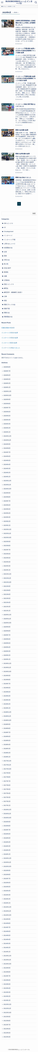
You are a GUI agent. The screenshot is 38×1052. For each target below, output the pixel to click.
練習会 (6, 288)
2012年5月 (7, 1033)
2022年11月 (7, 533)
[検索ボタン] (36, 2)
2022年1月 (7, 570)
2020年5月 (7, 643)
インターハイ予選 (9, 239)
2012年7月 (7, 1025)
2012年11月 (7, 1008)
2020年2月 (7, 655)
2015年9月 (7, 870)
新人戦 (6, 264)
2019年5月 (7, 692)
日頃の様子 (7, 268)
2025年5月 (7, 416)
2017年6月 (7, 785)
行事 (5, 296)
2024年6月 (7, 456)
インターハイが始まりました (11, 348)
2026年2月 (7, 383)
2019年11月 (7, 667)
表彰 (5, 300)
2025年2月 (7, 428)
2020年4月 (7, 647)
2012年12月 (7, 1004)
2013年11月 (7, 960)
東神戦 (6, 272)
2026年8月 (7, 367)
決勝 (5, 276)
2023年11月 (7, 484)
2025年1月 (7, 432)
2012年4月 (7, 1037)
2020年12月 (7, 614)
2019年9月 (7, 675)
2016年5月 (7, 838)
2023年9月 (7, 493)
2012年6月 (7, 1029)
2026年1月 (7, 387)
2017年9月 (7, 773)
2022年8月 (7, 545)
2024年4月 (7, 464)
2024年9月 (7, 444)
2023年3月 (7, 517)
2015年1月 (7, 903)
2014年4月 (7, 939)
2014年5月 (7, 935)
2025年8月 (7, 403)
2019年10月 (7, 671)
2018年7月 (7, 732)
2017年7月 (7, 781)
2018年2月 (7, 753)
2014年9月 (7, 919)
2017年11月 (7, 765)
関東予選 (7, 308)
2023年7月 (7, 501)
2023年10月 (7, 489)
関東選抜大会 (8, 316)
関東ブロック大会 (9, 304)
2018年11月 (7, 716)
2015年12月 (7, 858)
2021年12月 (7, 574)
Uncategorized (8, 231)
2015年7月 (7, 878)
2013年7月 (7, 976)
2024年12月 (7, 436)
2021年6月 (7, 594)
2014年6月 (7, 931)
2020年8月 (7, 631)
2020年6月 (7, 639)
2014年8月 (7, 923)
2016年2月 (7, 850)
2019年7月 (7, 683)
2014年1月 (7, 951)
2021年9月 (7, 586)
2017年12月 (7, 761)
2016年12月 (7, 809)
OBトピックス (8, 223)
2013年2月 (7, 996)
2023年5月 (7, 509)
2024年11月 (7, 440)
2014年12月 (7, 907)
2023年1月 (7, 525)
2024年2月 (7, 472)
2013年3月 (7, 992)
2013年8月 (7, 972)
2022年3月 (7, 566)
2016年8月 (7, 826)
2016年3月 (7, 846)
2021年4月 (7, 602)
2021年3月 (7, 606)
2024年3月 (7, 468)
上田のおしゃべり (9, 243)
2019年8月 (7, 679)
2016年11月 (7, 813)
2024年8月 (7, 448)
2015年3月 (7, 895)
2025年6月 (7, 411)
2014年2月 (7, 947)
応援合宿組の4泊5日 (8, 328)
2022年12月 (7, 529)
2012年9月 (7, 1016)
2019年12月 (7, 663)
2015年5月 (7, 886)
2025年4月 (7, 420)
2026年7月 (7, 371)
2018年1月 (7, 757)
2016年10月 (7, 817)
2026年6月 (7, 375)
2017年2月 (7, 801)
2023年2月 (7, 521)
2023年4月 (7, 513)
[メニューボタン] (2, 2)
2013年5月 (7, 984)
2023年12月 (7, 480)
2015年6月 (7, 882)
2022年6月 (7, 554)
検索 (34, 213)
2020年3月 (7, 651)
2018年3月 (7, 748)
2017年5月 (7, 789)
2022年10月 (7, 537)
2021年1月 (7, 610)
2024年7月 (7, 452)
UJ (5, 227)
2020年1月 (7, 659)
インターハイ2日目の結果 (10, 338)
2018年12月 (7, 712)
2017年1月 (7, 805)
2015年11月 (7, 862)
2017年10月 (7, 769)
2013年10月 (7, 964)
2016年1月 (7, 854)
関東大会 (7, 312)
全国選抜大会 (8, 248)
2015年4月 (7, 890)
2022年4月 (7, 562)
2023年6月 (7, 505)
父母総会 (7, 280)
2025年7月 (7, 407)
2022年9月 (7, 541)
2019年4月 (7, 696)
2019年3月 (7, 700)
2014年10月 (7, 915)
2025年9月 (7, 399)
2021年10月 (7, 582)
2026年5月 (7, 379)
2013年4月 (7, 988)
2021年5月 (7, 598)
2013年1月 (7, 1000)
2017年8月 (7, 777)
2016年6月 (7, 834)
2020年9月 (7, 627)
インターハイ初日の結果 (9, 343)
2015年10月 (7, 866)
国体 (5, 256)
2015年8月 (7, 874)
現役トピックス (9, 284)
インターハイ (8, 235)
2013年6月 (7, 980)
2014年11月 (7, 911)
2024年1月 (7, 476)
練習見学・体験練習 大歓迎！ (13, 292)
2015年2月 (7, 899)
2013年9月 (7, 968)
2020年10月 (7, 623)
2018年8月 (7, 728)
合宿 (5, 252)
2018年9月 (7, 724)
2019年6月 (7, 687)
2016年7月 (7, 830)
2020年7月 (7, 635)
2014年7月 (7, 927)
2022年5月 (7, 558)
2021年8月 (7, 590)
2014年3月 (7, 943)
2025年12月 (7, 391)
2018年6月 (7, 736)
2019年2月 (7, 704)
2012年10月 (7, 1012)
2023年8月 (7, 497)
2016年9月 (7, 822)
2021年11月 (7, 578)
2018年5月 (7, 740)
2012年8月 (7, 1020)
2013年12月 (7, 956)
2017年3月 (7, 797)
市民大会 (7, 260)
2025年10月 (7, 395)
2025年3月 (7, 424)
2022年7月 (7, 550)
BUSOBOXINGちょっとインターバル (19, 2)
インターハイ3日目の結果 (10, 332)
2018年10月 (7, 720)
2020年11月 (7, 619)
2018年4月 (7, 744)
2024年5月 (7, 460)
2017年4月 (7, 793)
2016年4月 (7, 842)
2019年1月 (7, 708)
